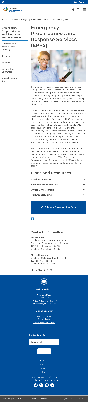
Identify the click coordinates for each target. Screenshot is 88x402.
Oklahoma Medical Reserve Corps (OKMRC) (10, 46)
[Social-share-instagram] (52, 385)
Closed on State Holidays (44, 323)
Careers (44, 364)
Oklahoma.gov (8, 399)
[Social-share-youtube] (47, 385)
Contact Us (44, 368)
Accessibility (32, 399)
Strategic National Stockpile (10, 79)
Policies (20, 399)
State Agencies (80, 2)
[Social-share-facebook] (36, 385)
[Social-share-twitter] (41, 385)
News (44, 372)
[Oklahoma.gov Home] (3, 2)
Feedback (44, 399)
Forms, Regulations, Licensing (44, 377)
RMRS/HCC (7, 62)
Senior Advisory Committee (9, 70)
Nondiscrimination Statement (44, 380)
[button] (58, 207)
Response (6, 56)
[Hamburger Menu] (84, 9)
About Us (44, 360)
